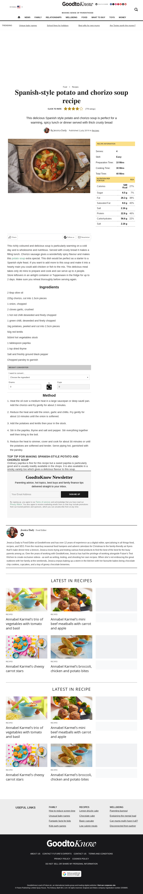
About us (35, 854)
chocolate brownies (59, 564)
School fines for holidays (57, 25)
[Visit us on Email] (123, 4)
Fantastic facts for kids (60, 821)
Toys (112, 17)
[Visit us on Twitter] (113, 4)
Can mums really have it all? (124, 821)
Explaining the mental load (123, 816)
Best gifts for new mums (89, 25)
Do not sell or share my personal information (72, 864)
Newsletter (85, 237)
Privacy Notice (16, 504)
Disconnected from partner (123, 826)
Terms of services (43, 502)
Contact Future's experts (57, 854)
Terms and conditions (101, 854)
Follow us (70, 237)
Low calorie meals (88, 826)
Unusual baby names (59, 816)
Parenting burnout (118, 811)
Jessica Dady (60, 130)
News (27, 17)
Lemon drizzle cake (89, 811)
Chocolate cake (87, 816)
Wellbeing (71, 17)
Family (38, 17)
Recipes (75, 87)
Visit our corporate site (106, 885)
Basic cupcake (86, 821)
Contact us (80, 854)
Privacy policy (62, 859)
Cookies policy (80, 859)
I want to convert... (17, 373)
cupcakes (25, 564)
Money (122, 17)
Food (84, 17)
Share (14, 237)
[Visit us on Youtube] (125, 4)
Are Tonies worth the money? (123, 25)
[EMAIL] (23, 534)
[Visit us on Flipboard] (121, 4)
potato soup (18, 258)
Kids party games (57, 826)
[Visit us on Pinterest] (118, 4)
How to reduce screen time (62, 811)
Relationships (53, 17)
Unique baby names (28, 25)
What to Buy (98, 17)
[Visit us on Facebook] (111, 4)
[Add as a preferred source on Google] (71, 874)
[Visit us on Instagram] (116, 4)
